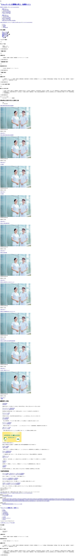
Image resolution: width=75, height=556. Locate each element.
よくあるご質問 (5, 515)
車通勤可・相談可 (71, 90)
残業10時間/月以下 (13, 91)
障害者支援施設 (50, 545)
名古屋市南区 (66, 498)
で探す (5, 32)
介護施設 (44, 545)
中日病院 (2, 164)
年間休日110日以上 (22, 90)
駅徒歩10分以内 (64, 90)
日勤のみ (12, 90)
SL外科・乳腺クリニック (5, 370)
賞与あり (44, 90)
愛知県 (4, 26)
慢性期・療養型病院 (19, 545)
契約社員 (8, 68)
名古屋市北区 (18, 498)
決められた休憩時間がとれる (51, 91)
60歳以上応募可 (26, 91)
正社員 (4, 68)
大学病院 (31, 545)
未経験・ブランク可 (50, 90)
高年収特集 (4, 404)
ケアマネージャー (21, 57)
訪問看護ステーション (38, 545)
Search (6, 10)
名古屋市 (4, 498)
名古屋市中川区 (57, 498)
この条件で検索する (4, 59)
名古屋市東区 (13, 498)
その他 (27, 57)
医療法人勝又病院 (3, 252)
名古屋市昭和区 (39, 498)
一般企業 (71, 545)
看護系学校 (11, 546)
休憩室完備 (59, 91)
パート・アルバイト (15, 68)
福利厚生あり (57, 90)
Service (7, 11)
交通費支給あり (6, 91)
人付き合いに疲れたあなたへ (8, 442)
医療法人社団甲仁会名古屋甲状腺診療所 (7, 340)
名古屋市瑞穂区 (45, 498)
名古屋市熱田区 (51, 498)
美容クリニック (5, 457)
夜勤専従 (16, 90)
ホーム (3, 24)
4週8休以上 (33, 90)
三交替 (8, 90)
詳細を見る (2, 133)
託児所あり (20, 91)
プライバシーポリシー (6, 518)
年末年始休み (38, 90)
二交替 (4, 90)
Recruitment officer (9, 20)
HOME (5, 15)
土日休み (28, 90)
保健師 (8, 57)
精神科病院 (26, 545)
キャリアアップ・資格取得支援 (8, 409)
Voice (7, 12)
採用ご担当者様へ (4, 7)
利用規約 (4, 519)
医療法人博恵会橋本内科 (4, 223)
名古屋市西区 (23, 498)
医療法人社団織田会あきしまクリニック (7, 311)
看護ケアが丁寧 (65, 91)
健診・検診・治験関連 (65, 545)
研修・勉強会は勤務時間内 (40, 91)
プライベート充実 (5, 414)
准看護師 (15, 57)
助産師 (11, 57)
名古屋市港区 (62, 498)
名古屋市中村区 (29, 498)
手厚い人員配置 (5, 447)
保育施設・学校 (57, 545)
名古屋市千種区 (8, 498)
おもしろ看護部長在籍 (6, 452)
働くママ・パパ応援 (6, 428)
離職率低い (32, 91)
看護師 (4, 57)
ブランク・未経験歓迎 (6, 423)
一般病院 (5, 545)
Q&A (7, 13)
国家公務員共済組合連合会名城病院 (6, 105)
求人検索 (4, 25)
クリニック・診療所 (11, 545)
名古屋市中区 (5, 27)
